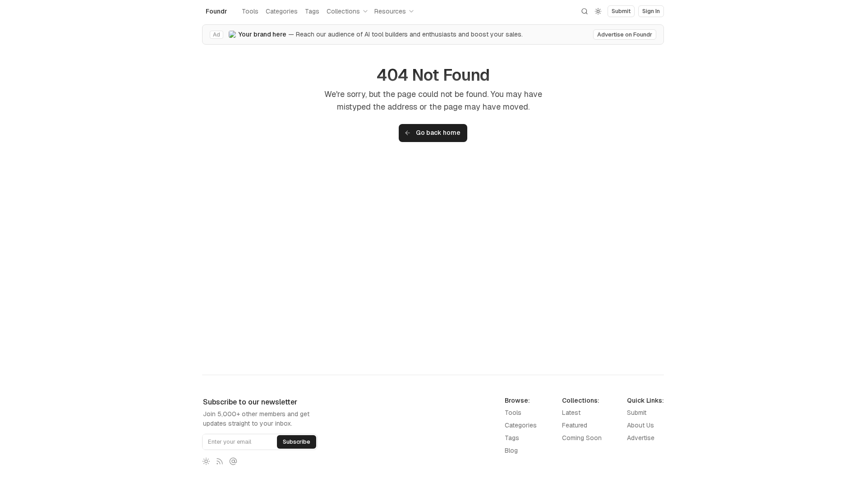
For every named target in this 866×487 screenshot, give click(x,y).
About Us (640, 425)
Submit (636, 413)
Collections (343, 11)
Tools (250, 11)
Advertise (640, 438)
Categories (282, 11)
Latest (571, 413)
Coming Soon (582, 438)
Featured (574, 425)
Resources (390, 11)
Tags (312, 11)
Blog (511, 450)
